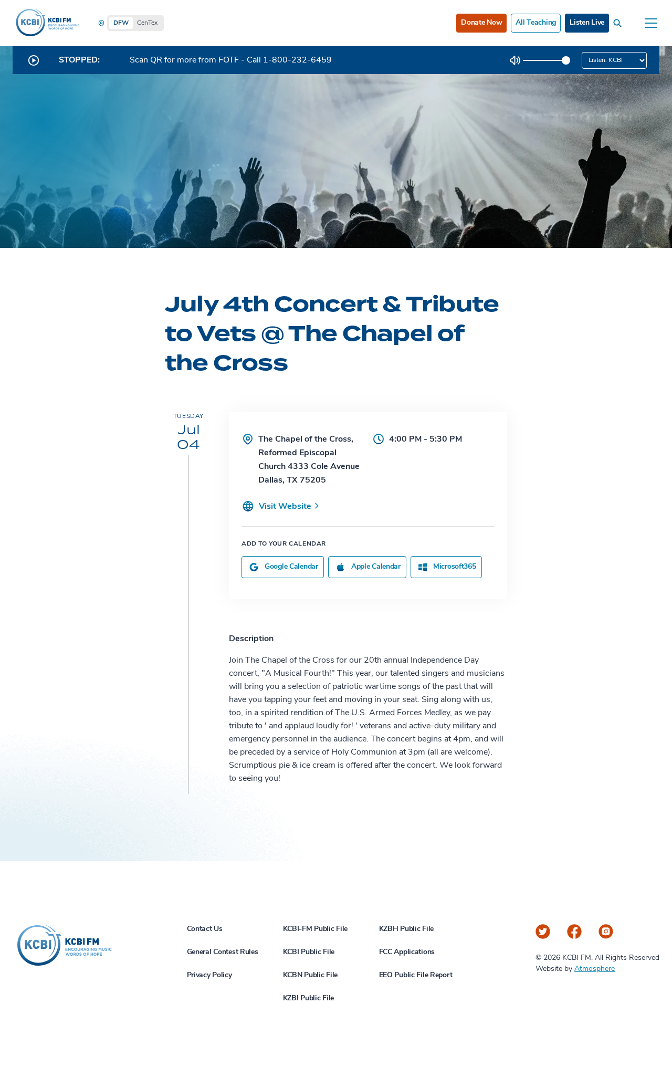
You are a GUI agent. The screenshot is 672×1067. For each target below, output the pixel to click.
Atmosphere (594, 969)
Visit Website (286, 507)
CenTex (147, 23)
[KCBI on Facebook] (574, 931)
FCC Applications (407, 952)
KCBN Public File (310, 975)
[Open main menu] (651, 23)
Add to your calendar (284, 544)
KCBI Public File (309, 952)
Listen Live (587, 23)
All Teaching (536, 23)
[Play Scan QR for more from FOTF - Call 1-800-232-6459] (33, 60)
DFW (121, 23)
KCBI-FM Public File (315, 929)
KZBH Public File (406, 929)
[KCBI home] (47, 23)
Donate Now (481, 23)
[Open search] (619, 23)
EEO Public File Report (416, 975)
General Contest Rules (222, 952)
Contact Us (205, 929)
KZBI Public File (308, 998)
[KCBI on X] (543, 931)
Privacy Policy (209, 975)
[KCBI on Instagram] (605, 931)
